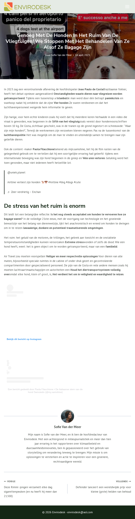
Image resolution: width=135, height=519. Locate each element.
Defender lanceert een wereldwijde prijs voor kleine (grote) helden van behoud (103, 486)
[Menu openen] (127, 6)
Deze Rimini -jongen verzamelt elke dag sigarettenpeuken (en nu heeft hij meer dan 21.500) (30, 489)
